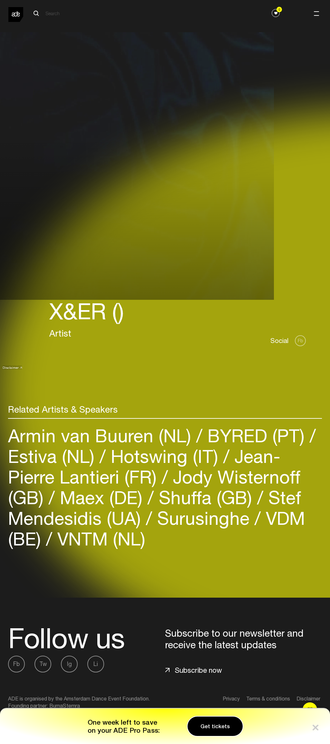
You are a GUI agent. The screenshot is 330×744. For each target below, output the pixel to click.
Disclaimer (11, 367)
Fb (300, 340)
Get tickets (215, 726)
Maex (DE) (101, 497)
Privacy (231, 698)
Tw (43, 664)
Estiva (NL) (54, 456)
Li (95, 664)
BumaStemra (64, 706)
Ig (69, 664)
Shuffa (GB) (205, 497)
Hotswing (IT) (164, 456)
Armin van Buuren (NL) (102, 435)
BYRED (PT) (256, 435)
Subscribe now (198, 670)
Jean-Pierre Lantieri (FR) (144, 466)
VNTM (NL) (98, 538)
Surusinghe (203, 518)
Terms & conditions (268, 698)
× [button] (315, 726)
